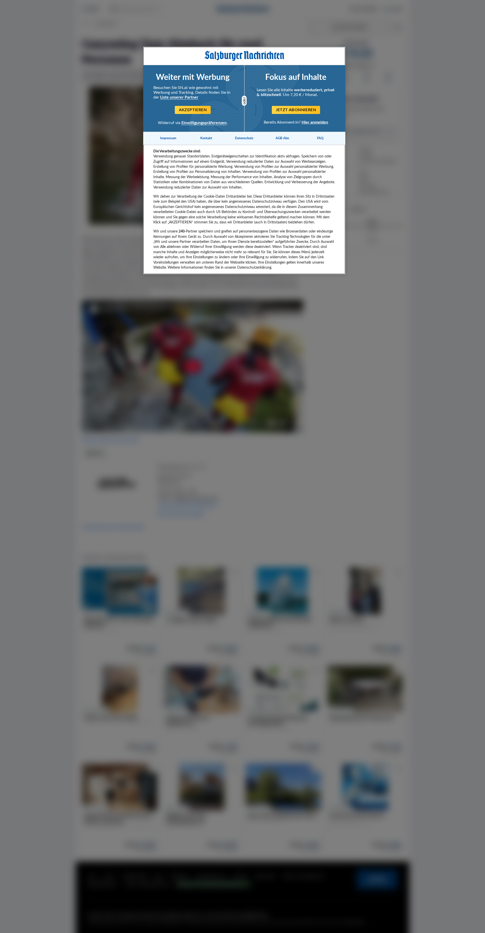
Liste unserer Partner (179, 97)
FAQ (320, 138)
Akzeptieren (193, 110)
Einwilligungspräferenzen (204, 123)
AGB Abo (282, 138)
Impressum (168, 138)
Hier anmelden (315, 122)
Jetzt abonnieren (296, 110)
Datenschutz (244, 138)
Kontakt (206, 138)
